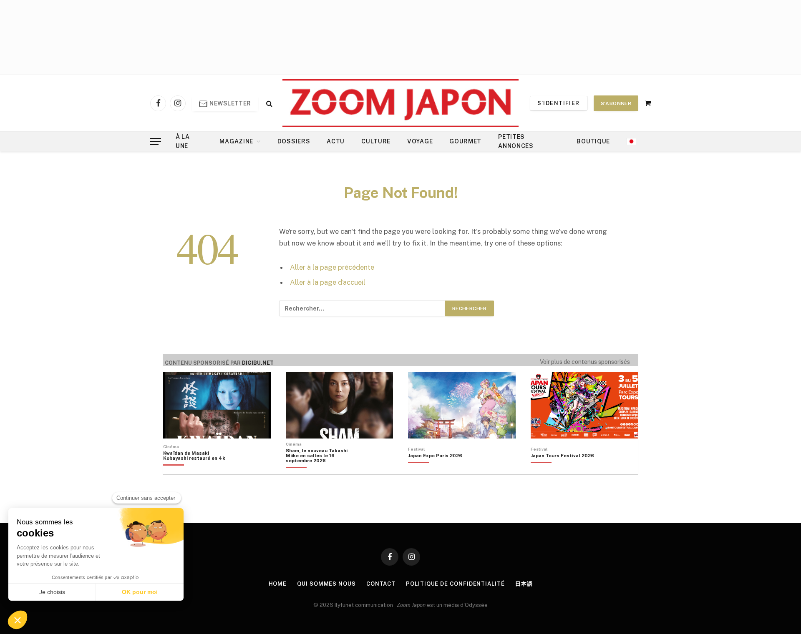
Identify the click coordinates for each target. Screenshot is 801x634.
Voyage (420, 141)
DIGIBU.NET (258, 363)
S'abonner (616, 103)
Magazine (236, 141)
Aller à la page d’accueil (327, 282)
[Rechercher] (268, 103)
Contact (380, 584)
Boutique (593, 141)
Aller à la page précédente (332, 267)
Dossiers (293, 141)
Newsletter (229, 103)
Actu (336, 141)
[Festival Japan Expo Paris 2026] (435, 469)
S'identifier (558, 103)
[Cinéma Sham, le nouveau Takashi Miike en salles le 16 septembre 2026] (321, 469)
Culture (375, 141)
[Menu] (155, 141)
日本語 (524, 584)
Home (278, 584)
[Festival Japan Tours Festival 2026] (562, 469)
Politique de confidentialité (455, 584)
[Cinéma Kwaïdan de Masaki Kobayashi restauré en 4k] (198, 469)
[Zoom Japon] (400, 103)
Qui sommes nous (326, 584)
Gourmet (465, 141)
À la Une (183, 141)
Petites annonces (516, 141)
